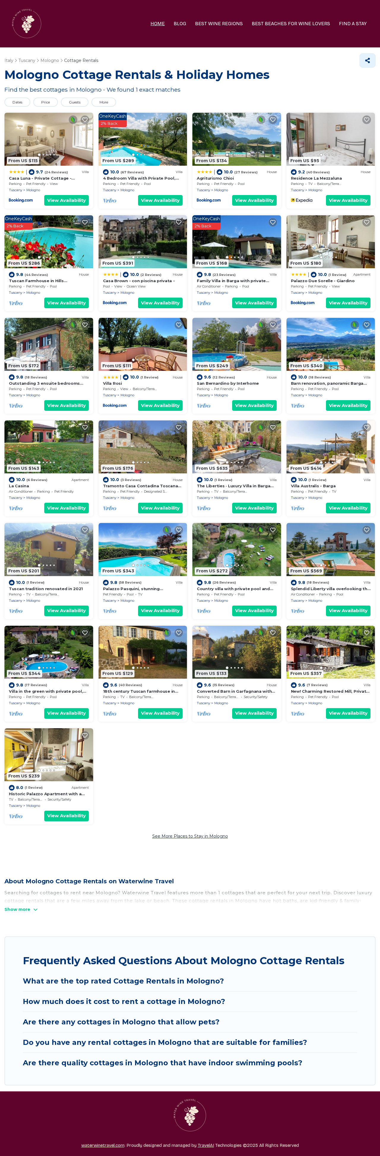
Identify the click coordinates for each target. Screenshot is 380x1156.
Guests (74, 102)
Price (45, 102)
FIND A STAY (353, 23)
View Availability (66, 200)
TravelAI (206, 1145)
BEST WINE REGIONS (219, 23)
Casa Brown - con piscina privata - (139, 280)
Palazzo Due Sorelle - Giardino (323, 280)
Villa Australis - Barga (313, 485)
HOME (158, 23)
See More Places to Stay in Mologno (190, 836)
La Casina (19, 485)
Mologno (33, 190)
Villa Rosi (112, 383)
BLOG (180, 23)
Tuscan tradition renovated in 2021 (46, 588)
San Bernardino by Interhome (228, 383)
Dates (17, 102)
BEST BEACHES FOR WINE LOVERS (291, 23)
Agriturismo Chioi (215, 178)
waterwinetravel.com (102, 1145)
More (103, 102)
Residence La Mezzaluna (316, 178)
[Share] (368, 60)
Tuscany (15, 190)
